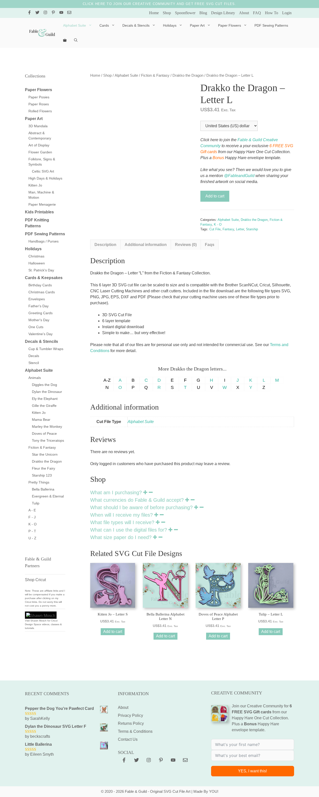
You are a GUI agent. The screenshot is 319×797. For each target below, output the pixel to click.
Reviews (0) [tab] (186, 245)
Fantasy (228, 229)
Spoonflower (185, 13)
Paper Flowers (229, 25)
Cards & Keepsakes (44, 278)
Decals (33, 356)
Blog (203, 13)
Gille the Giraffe (44, 406)
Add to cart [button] (112, 631)
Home (154, 13)
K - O (218, 224)
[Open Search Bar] (75, 40)
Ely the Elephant (45, 399)
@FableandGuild (239, 176)
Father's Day (38, 306)
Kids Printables (39, 212)
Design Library (223, 13)
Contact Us (128, 739)
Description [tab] (105, 245)
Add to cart (214, 196)
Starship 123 (42, 475)
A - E (32, 510)
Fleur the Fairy (43, 468)
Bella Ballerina (43, 489)
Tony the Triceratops (48, 440)
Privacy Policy (130, 715)
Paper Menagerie (42, 204)
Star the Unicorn (45, 454)
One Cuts (35, 327)
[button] (192, 492)
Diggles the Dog (44, 385)
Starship (252, 229)
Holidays (169, 25)
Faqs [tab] (209, 245)
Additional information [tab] (146, 245)
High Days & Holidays (45, 178)
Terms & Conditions (135, 731)
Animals (34, 378)
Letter (240, 229)
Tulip (35, 503)
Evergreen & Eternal (48, 496)
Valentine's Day (40, 334)
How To (271, 13)
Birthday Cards (40, 285)
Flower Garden (40, 152)
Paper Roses (38, 104)
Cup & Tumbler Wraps (45, 349)
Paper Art (197, 25)
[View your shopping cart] (64, 40)
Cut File (215, 229)
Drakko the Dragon (187, 75)
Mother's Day (38, 320)
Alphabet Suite (74, 25)
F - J (32, 517)
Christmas (36, 256)
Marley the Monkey (47, 427)
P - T (32, 531)
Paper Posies (38, 97)
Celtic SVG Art (43, 171)
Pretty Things (38, 482)
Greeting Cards (40, 313)
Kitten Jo (35, 185)
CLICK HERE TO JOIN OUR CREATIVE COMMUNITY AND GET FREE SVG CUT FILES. (159, 4)
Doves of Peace (44, 433)
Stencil (33, 363)
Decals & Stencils (136, 25)
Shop (167, 13)
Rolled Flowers (40, 111)
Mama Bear (41, 420)
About (244, 13)
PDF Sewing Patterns (271, 25)
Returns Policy (131, 723)
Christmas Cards (41, 292)
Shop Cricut (35, 580)
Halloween (36, 263)
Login (287, 13)
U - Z (32, 538)
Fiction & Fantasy (155, 75)
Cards (104, 25)
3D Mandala (38, 126)
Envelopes (36, 299)
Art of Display (38, 145)
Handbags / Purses (43, 241)
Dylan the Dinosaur (47, 392)
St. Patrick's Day (41, 270)
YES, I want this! (252, 771)
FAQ (257, 13)
